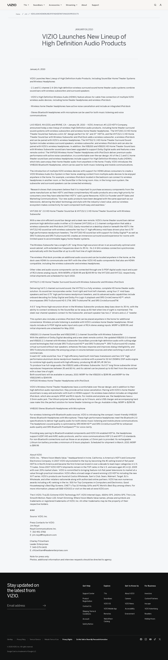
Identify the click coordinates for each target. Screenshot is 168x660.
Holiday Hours (150, 619)
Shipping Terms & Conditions (89, 612)
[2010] (18, 14)
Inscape (148, 604)
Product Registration (87, 600)
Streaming (70, 5)
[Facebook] (141, 639)
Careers (128, 599)
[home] (11, 5)
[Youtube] (150, 639)
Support (95, 5)
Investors (148, 594)
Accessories (54, 5)
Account (86, 619)
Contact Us (87, 606)
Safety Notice (88, 624)
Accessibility (130, 609)
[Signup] (44, 605)
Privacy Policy (21, 639)
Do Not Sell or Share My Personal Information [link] (91, 639)
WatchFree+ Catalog (108, 620)
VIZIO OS (107, 604)
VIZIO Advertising (151, 609)
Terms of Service (35, 639)
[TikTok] (155, 639)
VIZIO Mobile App (110, 609)
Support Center (88, 594)
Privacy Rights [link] (67, 639)
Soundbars (38, 5)
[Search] (155, 4)
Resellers (148, 614)
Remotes (107, 614)
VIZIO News (129, 604)
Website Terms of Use (51, 639)
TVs (25, 5)
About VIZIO (129, 594)
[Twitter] (160, 639)
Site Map (10, 639)
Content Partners (151, 599)
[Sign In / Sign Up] (161, 4)
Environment (130, 614)
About (84, 5)
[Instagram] (146, 639)
